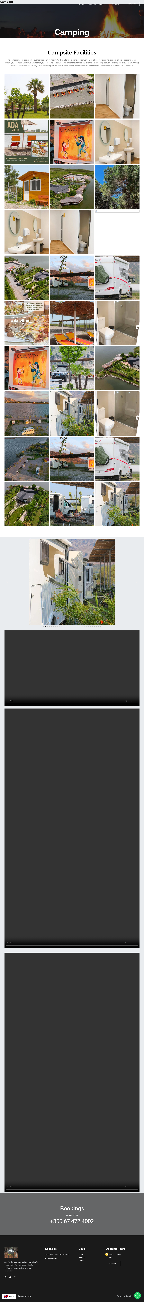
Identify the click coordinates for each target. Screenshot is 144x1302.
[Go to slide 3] (47, 626)
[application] (107, 4)
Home (81, 4)
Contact (115, 4)
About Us (92, 4)
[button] (7, 581)
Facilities (102, 4)
